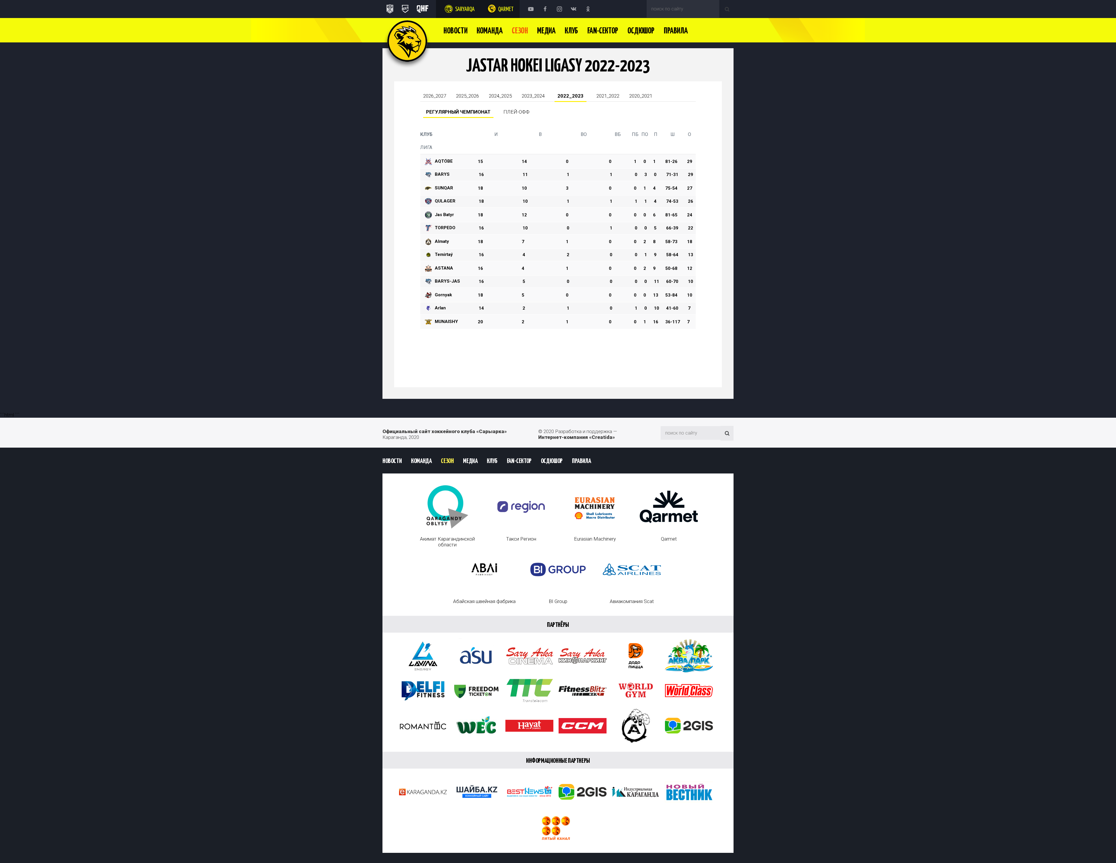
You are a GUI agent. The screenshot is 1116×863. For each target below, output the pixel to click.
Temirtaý (444, 254)
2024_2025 (500, 96)
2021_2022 (607, 96)
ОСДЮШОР (640, 31)
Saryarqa (465, 9)
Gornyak (443, 294)
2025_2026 (467, 96)
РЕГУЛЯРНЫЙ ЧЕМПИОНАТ (458, 112)
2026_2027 (434, 96)
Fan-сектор (602, 31)
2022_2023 (570, 96)
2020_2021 (640, 96)
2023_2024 (533, 96)
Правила (676, 31)
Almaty (442, 241)
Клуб (571, 31)
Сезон (520, 31)
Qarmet (506, 9)
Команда (489, 31)
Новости (455, 31)
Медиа (546, 31)
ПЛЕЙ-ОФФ (516, 112)
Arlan (440, 308)
